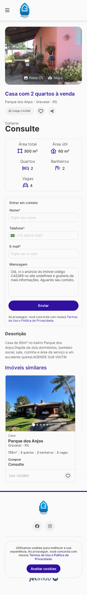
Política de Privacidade (37, 320)
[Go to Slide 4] (44, 425)
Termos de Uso (40, 555)
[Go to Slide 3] (41, 425)
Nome (14, 210)
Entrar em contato (23, 203)
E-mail (15, 246)
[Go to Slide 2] (37, 425)
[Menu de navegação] (7, 10)
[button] (43, 56)
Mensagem (18, 264)
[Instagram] (50, 526)
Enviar (43, 305)
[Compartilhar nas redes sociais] (52, 111)
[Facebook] (37, 526)
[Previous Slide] (9, 56)
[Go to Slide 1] (33, 424)
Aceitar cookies (43, 569)
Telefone (17, 228)
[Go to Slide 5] (47, 425)
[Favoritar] (40, 111)
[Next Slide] (78, 56)
